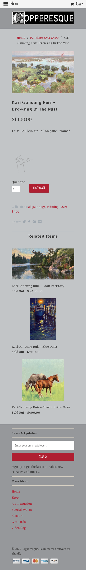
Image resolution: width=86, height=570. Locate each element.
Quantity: (18, 182)
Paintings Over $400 (44, 38)
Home (16, 491)
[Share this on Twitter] (24, 221)
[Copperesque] (43, 18)
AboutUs (17, 516)
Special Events (22, 510)
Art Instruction (22, 504)
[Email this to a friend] (39, 221)
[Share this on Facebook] (29, 221)
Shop (15, 497)
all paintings (37, 207)
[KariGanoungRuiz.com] (22, 174)
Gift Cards (19, 522)
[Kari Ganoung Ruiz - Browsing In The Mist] (43, 72)
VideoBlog (19, 528)
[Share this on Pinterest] (34, 221)
